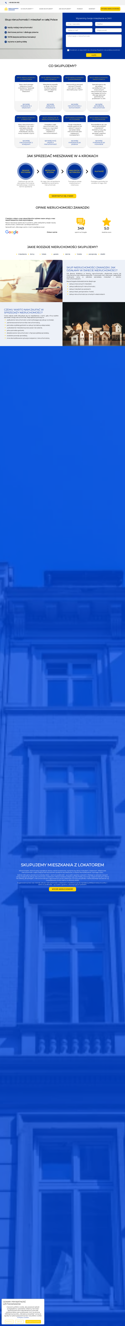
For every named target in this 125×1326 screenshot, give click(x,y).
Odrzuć (19, 1322)
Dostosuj (9, 1322)
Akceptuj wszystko (33, 1322)
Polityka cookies (23, 1317)
